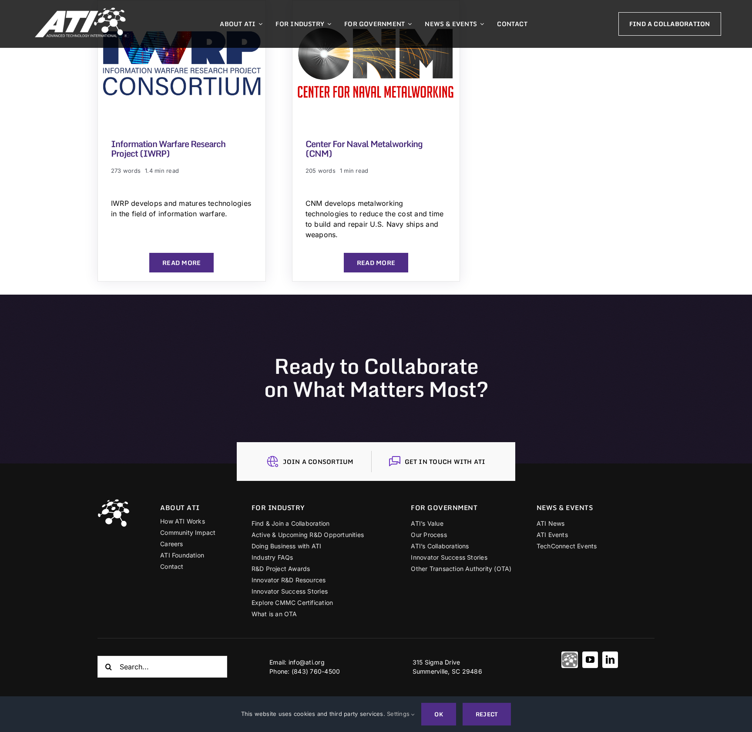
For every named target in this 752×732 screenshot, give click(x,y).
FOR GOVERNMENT (444, 507)
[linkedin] (610, 659)
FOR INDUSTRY (278, 507)
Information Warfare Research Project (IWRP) (168, 149)
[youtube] (590, 659)
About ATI (180, 507)
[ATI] (569, 659)
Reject (487, 714)
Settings (399, 713)
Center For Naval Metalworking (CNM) (364, 149)
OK (438, 714)
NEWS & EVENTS (565, 507)
